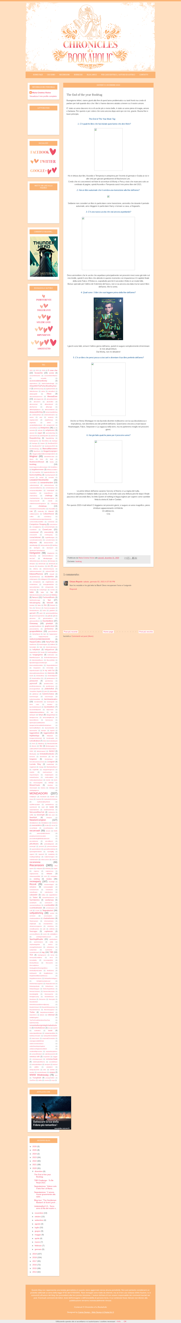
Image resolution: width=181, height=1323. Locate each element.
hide (41, 647)
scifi (31, 910)
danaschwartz (48, 542)
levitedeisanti (53, 741)
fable (42, 592)
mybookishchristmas (50, 799)
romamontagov (49, 884)
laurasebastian (49, 728)
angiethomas (49, 420)
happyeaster (53, 634)
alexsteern (37, 402)
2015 (34, 1268)
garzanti (33, 613)
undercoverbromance (36, 1043)
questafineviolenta (49, 849)
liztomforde (43, 756)
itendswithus (40, 675)
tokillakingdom (34, 1017)
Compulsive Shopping (38, 524)
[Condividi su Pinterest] (135, 558)
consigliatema (36, 527)
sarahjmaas (49, 900)
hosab (43, 652)
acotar (51, 373)
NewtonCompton (38, 820)
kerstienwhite (38, 702)
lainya (41, 715)
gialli (49, 616)
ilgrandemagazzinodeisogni (38, 662)
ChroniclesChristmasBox (38, 508)
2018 (34, 1257)
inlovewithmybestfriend (37, 673)
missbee (50, 785)
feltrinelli (50, 603)
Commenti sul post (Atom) (82, 636)
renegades (53, 876)
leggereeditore (49, 733)
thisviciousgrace (49, 1009)
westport (47, 1064)
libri (41, 746)
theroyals (52, 999)
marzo (38, 1242)
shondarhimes (48, 923)
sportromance (38, 942)
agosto (38, 1224)
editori (55, 566)
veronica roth (35, 1057)
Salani (35, 897)
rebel (53, 859)
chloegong (54, 503)
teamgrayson (42, 955)
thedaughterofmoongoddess (39, 968)
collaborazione (34, 514)
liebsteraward (41, 751)
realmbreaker (34, 859)
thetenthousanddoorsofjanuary (39, 1004)
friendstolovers (34, 610)
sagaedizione (53, 895)
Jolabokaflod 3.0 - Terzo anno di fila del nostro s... (45, 1207)
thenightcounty (34, 996)
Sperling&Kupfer (36, 939)
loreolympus (49, 759)
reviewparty (35, 881)
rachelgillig (50, 851)
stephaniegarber (35, 944)
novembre (39, 1213)
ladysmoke (50, 709)
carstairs (51, 477)
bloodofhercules (49, 456)
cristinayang (48, 535)
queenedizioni (36, 849)
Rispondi (73, 589)
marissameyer (47, 772)
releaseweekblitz (35, 876)
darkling (54, 545)
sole (44, 929)
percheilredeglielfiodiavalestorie (39, 838)
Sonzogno (33, 931)
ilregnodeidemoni (52, 665)
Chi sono (51, 75)
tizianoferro (33, 1015)
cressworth (33, 535)
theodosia (33, 999)
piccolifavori (49, 841)
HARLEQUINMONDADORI (40, 639)
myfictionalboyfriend (43, 802)
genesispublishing (51, 613)
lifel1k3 (51, 751)
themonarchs (49, 994)
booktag (79, 561)
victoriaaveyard (37, 1059)
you (56, 1075)
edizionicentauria (48, 569)
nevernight (41, 815)
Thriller (32, 1012)
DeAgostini (35, 553)
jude (45, 691)
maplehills (35, 769)
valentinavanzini (50, 1054)
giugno (38, 1231)
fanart (47, 595)
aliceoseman (34, 404)
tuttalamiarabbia (50, 1033)
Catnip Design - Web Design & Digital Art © (96, 1312)
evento (52, 590)
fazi (49, 600)
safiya (43, 895)
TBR (51, 952)
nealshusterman (49, 809)
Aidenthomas (34, 391)
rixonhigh (52, 881)
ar (54, 428)
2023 (34, 1157)
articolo (40, 430)
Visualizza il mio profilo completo (43, 96)
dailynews (33, 543)
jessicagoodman (35, 689)
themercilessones (49, 991)
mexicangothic (38, 782)
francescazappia (49, 608)
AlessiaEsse (52, 396)
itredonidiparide (52, 675)
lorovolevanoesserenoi (37, 762)
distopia (52, 561)
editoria (35, 569)
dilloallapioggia (47, 558)
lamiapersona (34, 717)
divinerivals (42, 563)
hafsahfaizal (36, 634)
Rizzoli (33, 884)
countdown (33, 529)
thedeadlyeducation (36, 970)
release (49, 874)
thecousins (49, 963)
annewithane (34, 428)
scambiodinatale (36, 908)
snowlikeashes (34, 929)
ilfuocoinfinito (51, 660)
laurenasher (33, 730)
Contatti (143, 75)
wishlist (52, 1069)
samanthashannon (48, 897)
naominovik (33, 807)
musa (31, 799)
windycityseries (34, 1069)
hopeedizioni (33, 652)
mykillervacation (35, 804)
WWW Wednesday (39, 1075)
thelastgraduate (34, 986)
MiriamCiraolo (35, 785)
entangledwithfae (48, 584)
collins (32, 516)
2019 (34, 1254)
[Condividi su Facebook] (133, 558)
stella (51, 942)
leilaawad (50, 735)
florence (38, 608)
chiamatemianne (49, 498)
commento (51, 522)
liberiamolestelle (52, 743)
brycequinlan (36, 472)
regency (36, 871)
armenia (32, 430)
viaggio (55, 1056)
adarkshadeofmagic (48, 383)
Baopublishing (35, 438)
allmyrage (49, 407)
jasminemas (49, 681)
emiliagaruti (44, 579)
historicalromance (51, 647)
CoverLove (47, 529)
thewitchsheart (34, 1007)
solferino (52, 929)
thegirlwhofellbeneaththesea (38, 976)
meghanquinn (49, 775)
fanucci (35, 597)
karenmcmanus (48, 694)
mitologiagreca (34, 790)
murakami (43, 796)
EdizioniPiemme (36, 574)
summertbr (48, 950)
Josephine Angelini (35, 691)
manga (41, 767)
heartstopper (43, 644)
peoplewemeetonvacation (38, 836)
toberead (51, 1015)
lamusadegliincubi (48, 717)
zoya (53, 1080)
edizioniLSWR (50, 571)
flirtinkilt (52, 605)
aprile (37, 1238)
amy (40, 417)
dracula (32, 566)
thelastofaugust (34, 989)
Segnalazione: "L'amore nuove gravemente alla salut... (44, 1194)
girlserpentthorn (35, 621)
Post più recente (71, 632)
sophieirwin (48, 931)
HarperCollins (35, 642)
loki (53, 756)
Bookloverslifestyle (37, 462)
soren (45, 934)
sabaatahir (33, 895)
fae (51, 592)
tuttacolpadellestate (36, 1033)
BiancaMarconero (50, 448)
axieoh (53, 435)
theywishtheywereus (48, 1007)
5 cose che (52, 370)
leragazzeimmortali (36, 738)
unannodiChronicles (48, 1038)
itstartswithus (36, 678)
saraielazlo (33, 902)
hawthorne (33, 644)
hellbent (52, 644)
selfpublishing (36, 913)
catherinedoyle (34, 485)
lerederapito (50, 738)
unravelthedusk (37, 1054)
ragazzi (32, 854)
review (49, 879)
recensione (35, 862)
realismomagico (49, 857)
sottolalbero (53, 934)
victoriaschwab (51, 1059)
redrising (48, 868)
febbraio (38, 1245)
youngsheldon (49, 1078)
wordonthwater (42, 1072)
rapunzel (41, 854)
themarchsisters (35, 991)
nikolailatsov (45, 823)
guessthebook (52, 631)
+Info (118, 1321)
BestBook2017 (37, 446)
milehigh (51, 782)
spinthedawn (53, 939)
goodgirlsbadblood (35, 626)
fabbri (32, 592)
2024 (34, 1154)
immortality (50, 668)
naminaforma (49, 804)
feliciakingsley (35, 603)
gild (54, 616)
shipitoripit (33, 923)
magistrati (33, 767)
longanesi (33, 759)
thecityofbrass (34, 963)
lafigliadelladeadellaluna (37, 712)
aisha (43, 391)
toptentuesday (34, 1022)
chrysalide (51, 508)
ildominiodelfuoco (37, 660)
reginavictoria (34, 873)
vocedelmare (53, 1062)
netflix (31, 815)
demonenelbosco (47, 556)
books (52, 462)
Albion (49, 394)
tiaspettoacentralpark (47, 1012)
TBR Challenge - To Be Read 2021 (43, 1181)
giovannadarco (48, 618)
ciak (31, 511)
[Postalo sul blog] (128, 558)
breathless (54, 467)
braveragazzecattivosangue (39, 467)
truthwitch (37, 1030)
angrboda (33, 422)
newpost (49, 817)
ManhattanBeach (52, 767)
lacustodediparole (35, 709)
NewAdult (33, 817)
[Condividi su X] (130, 558)
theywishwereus (35, 1009)
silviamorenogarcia (36, 926)
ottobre (38, 1216)
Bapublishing (50, 438)
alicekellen (50, 402)
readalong (51, 854)
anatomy (51, 417)
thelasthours (49, 986)
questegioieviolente (36, 851)
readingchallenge (35, 857)
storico (50, 944)
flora (31, 608)
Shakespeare (34, 921)
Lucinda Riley (35, 764)
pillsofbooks (34, 844)
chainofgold (50, 490)
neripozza (51, 812)
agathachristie (50, 388)
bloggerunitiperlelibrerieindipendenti (43, 454)
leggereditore (34, 733)
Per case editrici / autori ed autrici (118, 75)
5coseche (39, 373)
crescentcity (49, 532)
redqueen (39, 868)
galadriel (52, 610)
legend (52, 730)
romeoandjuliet (48, 887)
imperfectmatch (34, 670)
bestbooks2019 (50, 446)
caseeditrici (33, 482)
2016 (34, 1265)
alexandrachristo (52, 399)
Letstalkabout (35, 741)
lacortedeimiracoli (35, 707)
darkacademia (45, 545)
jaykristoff (33, 683)
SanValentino (35, 900)
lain (52, 712)
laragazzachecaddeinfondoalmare (40, 725)
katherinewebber (35, 699)
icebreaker (50, 655)
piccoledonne (34, 841)
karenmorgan (34, 696)
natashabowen (34, 809)
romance (33, 887)
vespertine (46, 1056)
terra (51, 957)
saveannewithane (35, 905)
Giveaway (34, 623)
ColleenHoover (48, 514)
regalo (55, 868)
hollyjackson (49, 650)
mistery (43, 788)
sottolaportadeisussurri (43, 937)
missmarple (33, 788)
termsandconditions (36, 957)
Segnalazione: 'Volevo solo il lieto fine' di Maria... (45, 1187)
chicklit (50, 501)
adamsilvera (33, 383)
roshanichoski (34, 889)
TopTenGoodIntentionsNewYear (40, 1020)
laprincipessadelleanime (37, 722)
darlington (37, 548)
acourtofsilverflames (50, 375)
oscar (53, 825)
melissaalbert (49, 777)
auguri (39, 433)
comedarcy (47, 516)
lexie (33, 743)
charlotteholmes (35, 498)
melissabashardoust (36, 780)
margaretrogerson (48, 769)
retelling (37, 879)
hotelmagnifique (52, 652)
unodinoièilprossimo (36, 1051)
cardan (41, 477)
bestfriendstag (34, 448)
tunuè (50, 1030)
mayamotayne (34, 775)
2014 (34, 1272)
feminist (32, 605)
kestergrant (50, 702)
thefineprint (33, 973)
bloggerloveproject (50, 451)
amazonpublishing (51, 412)
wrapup (52, 1072)
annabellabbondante (36, 425)
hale (44, 634)
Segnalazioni (47, 910)
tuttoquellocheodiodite (50, 1036)
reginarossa (49, 871)
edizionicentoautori (35, 571)
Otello (55, 831)
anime (49, 422)
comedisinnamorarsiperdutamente (40, 519)
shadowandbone (35, 918)
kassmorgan (49, 696)
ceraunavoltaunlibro (36, 490)
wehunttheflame (37, 1064)
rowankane (49, 889)
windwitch (49, 1067)
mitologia (52, 788)
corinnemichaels (49, 527)
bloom (31, 459)
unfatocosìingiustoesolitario (38, 1049)
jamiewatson (51, 678)
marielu (32, 772)
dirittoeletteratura (35, 561)
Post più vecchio (146, 632)
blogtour (33, 456)
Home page (38, 75)
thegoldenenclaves (36, 978)
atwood (32, 433)
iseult (31, 675)
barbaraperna (34, 441)
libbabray (41, 743)
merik (55, 780)
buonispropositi (50, 475)
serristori (32, 916)
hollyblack (36, 650)
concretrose (53, 524)
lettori (45, 741)
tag (43, 952)
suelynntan (33, 950)
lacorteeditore (49, 707)
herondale (33, 647)
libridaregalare (50, 746)
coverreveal (34, 532)
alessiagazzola (38, 399)
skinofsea (50, 926)
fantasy (54, 595)
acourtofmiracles (35, 375)
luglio (37, 1227)
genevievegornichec (38, 616)
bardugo (54, 441)
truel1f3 (55, 1028)
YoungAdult (36, 1078)
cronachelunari (35, 537)
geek (41, 613)
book (51, 459)
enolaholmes (34, 584)
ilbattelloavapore (35, 657)
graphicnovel (49, 626)
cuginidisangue (49, 537)
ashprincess (50, 430)
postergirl (33, 846)
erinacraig (33, 590)
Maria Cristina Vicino (41, 93)
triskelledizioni (39, 1028)
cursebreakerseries (36, 540)
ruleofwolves (49, 892)
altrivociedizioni (49, 409)
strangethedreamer (36, 947)
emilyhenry (53, 579)
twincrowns (35, 1038)
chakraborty (33, 495)
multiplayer (33, 796)
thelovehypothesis (49, 989)
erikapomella (49, 587)
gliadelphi (49, 623)
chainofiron (33, 493)
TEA (31, 955)
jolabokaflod (49, 689)
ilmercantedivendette (36, 665)
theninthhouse (49, 996)
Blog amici (92, 75)
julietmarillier (53, 691)
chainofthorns (48, 493)
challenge (48, 496)
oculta (47, 825)
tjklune (42, 1015)
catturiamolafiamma (36, 488)
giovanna (32, 618)
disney (45, 561)
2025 (37, 370)
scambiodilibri (49, 905)
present (41, 846)
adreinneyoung (38, 388)
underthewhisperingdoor (37, 1046)
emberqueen (34, 579)
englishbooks (50, 582)
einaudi (52, 574)
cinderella (41, 511)
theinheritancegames (36, 983)
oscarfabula (33, 828)
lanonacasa (49, 720)
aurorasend (33, 435)
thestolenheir (34, 1002)
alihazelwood (49, 404)
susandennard (34, 952)
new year (51, 815)
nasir (43, 807)
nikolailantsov (34, 823)
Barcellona (45, 441)
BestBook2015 (52, 443)
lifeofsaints (33, 754)
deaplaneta (50, 553)
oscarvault (35, 830)
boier (41, 459)
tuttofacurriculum (35, 1036)
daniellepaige (34, 545)
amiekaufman (36, 415)
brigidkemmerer (38, 469)
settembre (39, 1220)
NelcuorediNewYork (37, 812)
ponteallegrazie (49, 844)
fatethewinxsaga (35, 600)
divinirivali (52, 563)
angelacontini (34, 420)
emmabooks (37, 582)
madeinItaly (50, 764)
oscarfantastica (48, 828)
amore (32, 417)
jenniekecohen (48, 683)
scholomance (50, 908)
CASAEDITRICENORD (39, 480)
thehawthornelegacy (50, 978)
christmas (43, 506)
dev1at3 (32, 558)
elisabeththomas (35, 576)
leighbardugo (34, 736)
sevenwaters (48, 916)
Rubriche (78, 75)
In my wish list (49, 670)
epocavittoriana (34, 587)
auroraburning (50, 433)
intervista (50, 673)
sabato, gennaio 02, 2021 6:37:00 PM (99, 582)
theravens (42, 999)
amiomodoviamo (49, 415)
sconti (37, 910)
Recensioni (64, 75)
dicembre (39, 1171)
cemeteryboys (50, 488)
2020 (34, 1168)
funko (44, 610)
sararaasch (48, 902)
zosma (46, 1080)
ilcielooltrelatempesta (50, 657)
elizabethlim (49, 577)
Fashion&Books (49, 597)
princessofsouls (52, 846)
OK (125, 1321)
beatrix (42, 443)
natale (51, 807)
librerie (34, 746)
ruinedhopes (33, 892)
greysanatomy (34, 629)
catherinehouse (49, 485)
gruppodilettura (36, 631)
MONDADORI (39, 793)
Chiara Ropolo (76, 582)
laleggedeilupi (51, 715)
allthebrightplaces (35, 409)
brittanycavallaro (52, 469)
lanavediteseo (34, 720)
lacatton (49, 704)
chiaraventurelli (34, 501)
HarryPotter (50, 642)
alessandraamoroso (36, 396)
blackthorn (37, 451)
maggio (38, 1235)
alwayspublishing (36, 412)
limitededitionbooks (47, 754)
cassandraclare (46, 482)
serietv (52, 913)
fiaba (39, 605)
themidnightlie (34, 994)
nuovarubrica (37, 825)
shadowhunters (49, 918)
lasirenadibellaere (35, 728)
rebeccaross (45, 859)
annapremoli (50, 425)
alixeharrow (33, 407)
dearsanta (33, 556)
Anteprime (44, 428)
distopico (32, 563)
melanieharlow (34, 777)
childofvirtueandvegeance (38, 503)
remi (45, 876)
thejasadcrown (50, 983)
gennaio (38, 1249)
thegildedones (48, 973)
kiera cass (34, 704)
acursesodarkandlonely (38, 381)
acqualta (43, 378)
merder (48, 780)
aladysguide (33, 394)
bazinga (34, 443)
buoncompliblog (35, 475)
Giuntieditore (48, 621)
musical (38, 799)
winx (44, 1069)
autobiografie (44, 435)
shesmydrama (48, 921)
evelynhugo (43, 590)
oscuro (48, 831)
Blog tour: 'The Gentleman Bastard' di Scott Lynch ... (45, 1201)
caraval (32, 477)
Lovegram (51, 762)
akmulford (51, 391)
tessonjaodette (48, 960)
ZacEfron (33, 1080)
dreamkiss (40, 566)
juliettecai (35, 694)
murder (52, 796)
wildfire (36, 1067)
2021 (31, 370)
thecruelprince (34, 965)
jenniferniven (50, 686)
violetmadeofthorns (39, 1062)
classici (51, 511)
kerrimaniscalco (50, 699)
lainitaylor (33, 715)
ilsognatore (37, 668)
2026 (43, 370)
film (45, 605)
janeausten (34, 681)
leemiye (43, 730)
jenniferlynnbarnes (35, 686)
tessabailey (33, 960)
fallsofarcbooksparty (36, 595)
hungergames (38, 655)
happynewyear (43, 636)
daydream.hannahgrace (37, 550)
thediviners (50, 970)
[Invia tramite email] (125, 558)
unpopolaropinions (51, 1051)
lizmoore (32, 756)
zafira (40, 1080)
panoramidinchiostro (43, 833)
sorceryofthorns (35, 934)
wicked (55, 1064)
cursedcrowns (50, 540)
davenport (50, 548)
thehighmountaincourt (43, 981)
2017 (34, 1261)
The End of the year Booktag (42, 1175)
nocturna (54, 823)
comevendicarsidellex (36, 522)
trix (49, 1028)
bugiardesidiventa (49, 472)
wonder (32, 1072)
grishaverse (49, 629)
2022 (34, 1161)
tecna (52, 955)
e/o (49, 566)
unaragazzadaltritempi (37, 1041)
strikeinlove (50, 947)
